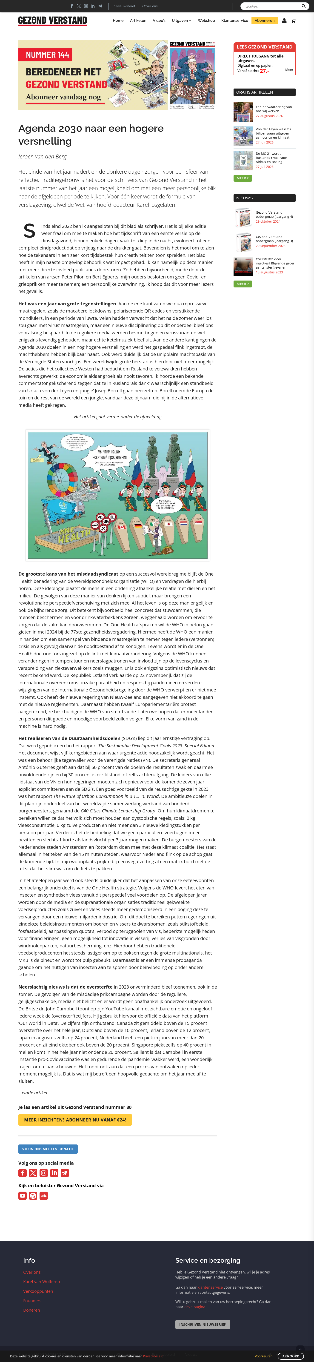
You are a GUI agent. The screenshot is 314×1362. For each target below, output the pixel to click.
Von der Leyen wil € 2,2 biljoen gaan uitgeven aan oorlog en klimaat (273, 133)
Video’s (159, 20)
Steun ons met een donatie (48, 1149)
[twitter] (33, 1173)
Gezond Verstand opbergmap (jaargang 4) (274, 214)
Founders (32, 1300)
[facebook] (22, 1173)
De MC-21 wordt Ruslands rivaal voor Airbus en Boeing (271, 158)
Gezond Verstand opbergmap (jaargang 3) (274, 239)
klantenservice (210, 1287)
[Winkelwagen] (293, 20)
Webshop (206, 20)
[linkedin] (54, 1173)
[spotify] (33, 1196)
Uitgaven (180, 20)
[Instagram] (86, 6)
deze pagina (194, 1306)
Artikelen (138, 20)
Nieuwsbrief (125, 6)
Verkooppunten (38, 1291)
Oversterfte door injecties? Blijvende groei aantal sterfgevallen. (275, 263)
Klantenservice (234, 20)
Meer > (243, 178)
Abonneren (265, 20)
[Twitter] (79, 6)
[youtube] (22, 1196)
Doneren (31, 1310)
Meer (289, 70)
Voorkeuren (264, 1356)
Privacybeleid (153, 1356)
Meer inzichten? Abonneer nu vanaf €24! (75, 1120)
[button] (304, 6)
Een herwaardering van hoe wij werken (274, 109)
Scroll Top (300, 1349)
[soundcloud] (44, 1196)
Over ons (151, 6)
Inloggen (281, 22)
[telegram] (65, 1173)
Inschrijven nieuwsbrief (202, 1324)
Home (118, 20)
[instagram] (44, 1173)
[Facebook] (72, 6)
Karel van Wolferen (41, 1281)
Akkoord (290, 1356)
